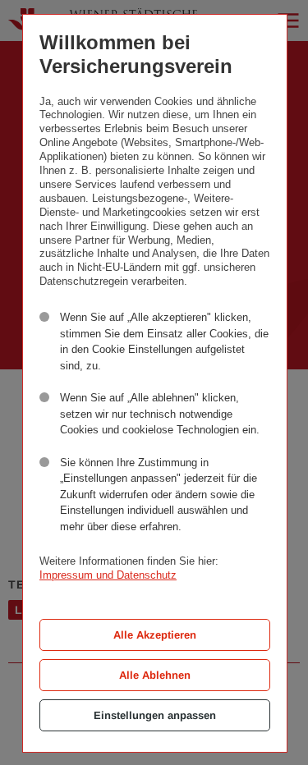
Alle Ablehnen (155, 675)
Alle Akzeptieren (154, 635)
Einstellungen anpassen (155, 715)
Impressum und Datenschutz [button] (108, 575)
